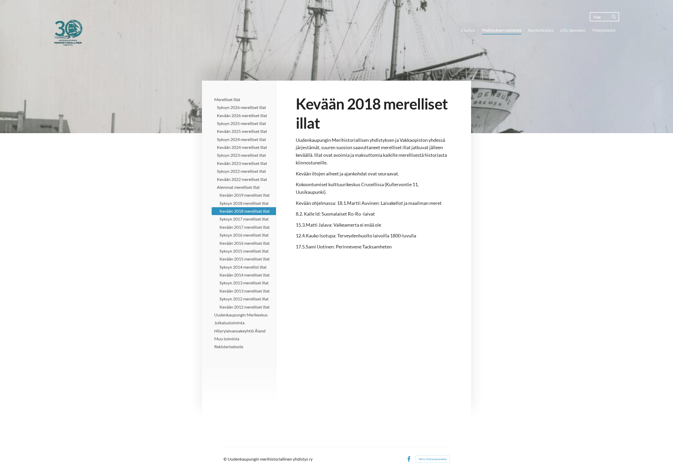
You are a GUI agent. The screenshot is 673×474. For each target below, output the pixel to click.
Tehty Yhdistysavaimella (433, 459)
